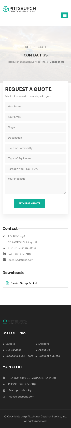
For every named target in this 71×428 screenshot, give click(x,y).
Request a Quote (49, 356)
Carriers (10, 343)
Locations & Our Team (19, 356)
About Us (44, 349)
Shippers (43, 343)
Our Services (13, 349)
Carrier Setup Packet (24, 283)
